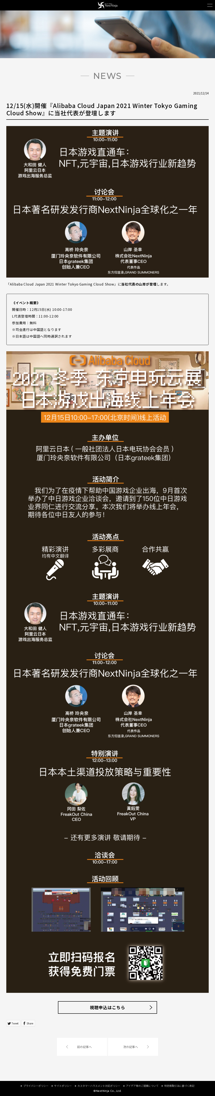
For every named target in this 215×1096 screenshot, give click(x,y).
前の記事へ (84, 1047)
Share (30, 1023)
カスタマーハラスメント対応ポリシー (98, 1085)
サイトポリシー (63, 1085)
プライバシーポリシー (36, 1085)
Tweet (15, 1023)
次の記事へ (130, 1047)
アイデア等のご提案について (142, 1085)
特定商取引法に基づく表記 (179, 1085)
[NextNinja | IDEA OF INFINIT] (108, 7)
